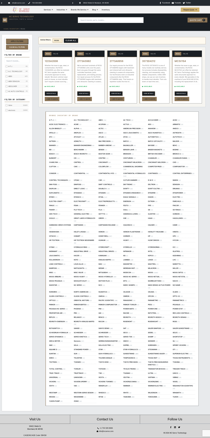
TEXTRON (54, 362)
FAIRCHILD (178, 201)
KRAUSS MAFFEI (107, 260)
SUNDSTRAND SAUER (157, 354)
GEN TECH (54, 214)
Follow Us (175, 419)
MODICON (129, 273)
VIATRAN (153, 377)
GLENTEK (153, 214)
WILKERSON (154, 393)
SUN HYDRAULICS (107, 354)
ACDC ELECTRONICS (58, 124)
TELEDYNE (79, 358)
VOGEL (177, 382)
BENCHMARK (80, 150)
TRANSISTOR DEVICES (158, 369)
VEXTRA (127, 377)
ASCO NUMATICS (156, 133)
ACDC (176, 120)
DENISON (178, 184)
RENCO (103, 317)
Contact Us (105, 419)
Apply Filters (17, 41)
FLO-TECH (79, 210)
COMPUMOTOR (180, 167)
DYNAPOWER (179, 193)
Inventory (14, 29)
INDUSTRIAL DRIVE (82, 251)
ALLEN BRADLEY (57, 129)
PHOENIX (79, 309)
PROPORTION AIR (57, 313)
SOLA (77, 345)
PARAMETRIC (154, 300)
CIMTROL (79, 162)
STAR (102, 349)
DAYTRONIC (129, 184)
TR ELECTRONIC (131, 369)
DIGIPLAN (54, 189)
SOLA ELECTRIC (106, 345)
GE (150, 210)
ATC (52, 137)
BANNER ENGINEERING (84, 145)
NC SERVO (79, 285)
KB (125, 256)
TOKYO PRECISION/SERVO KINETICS (158, 363)
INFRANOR (128, 251)
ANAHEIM (153, 129)
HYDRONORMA (155, 247)
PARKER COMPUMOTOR (109, 305)
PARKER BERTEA (81, 305)
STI (175, 349)
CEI (77, 158)
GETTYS (103, 214)
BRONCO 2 (178, 154)
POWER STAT (179, 309)
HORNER (128, 236)
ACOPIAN (103, 124)
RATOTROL (153, 313)
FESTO (127, 205)
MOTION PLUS (105, 281)
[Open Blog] (97, 9)
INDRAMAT (55, 251)
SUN (77, 354)
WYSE (102, 397)
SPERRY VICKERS (181, 345)
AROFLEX (79, 133)
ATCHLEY (79, 137)
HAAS (151, 218)
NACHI (177, 281)
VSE (77, 386)
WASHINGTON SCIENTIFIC (183, 387)
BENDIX (103, 150)
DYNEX (53, 197)
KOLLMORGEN (56, 260)
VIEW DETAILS (51, 93)
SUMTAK (54, 354)
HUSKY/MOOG (155, 240)
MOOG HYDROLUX (107, 277)
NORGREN (54, 292)
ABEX (102, 120)
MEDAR (103, 268)
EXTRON (152, 201)
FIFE (151, 205)
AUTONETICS (154, 137)
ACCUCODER (154, 120)
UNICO (177, 373)
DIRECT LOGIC (81, 189)
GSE (126, 218)
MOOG (153, 273)
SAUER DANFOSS (156, 328)
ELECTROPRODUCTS (108, 201)
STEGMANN (154, 349)
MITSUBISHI (105, 273)
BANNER (53, 145)
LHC (176, 260)
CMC (77, 167)
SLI (175, 341)
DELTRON (153, 184)
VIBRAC (177, 377)
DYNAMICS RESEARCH (133, 193)
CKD (176, 162)
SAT (126, 328)
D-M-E (152, 180)
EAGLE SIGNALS (130, 197)
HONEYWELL (105, 236)
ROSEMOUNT (154, 322)
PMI (101, 309)
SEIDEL (152, 333)
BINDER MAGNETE (156, 150)
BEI (52, 150)
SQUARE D (55, 349)
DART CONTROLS (107, 184)
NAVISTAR (54, 285)
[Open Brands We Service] (88, 9)
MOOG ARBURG (56, 277)
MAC (102, 264)
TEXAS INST (154, 358)
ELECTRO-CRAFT (57, 201)
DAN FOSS (54, 184)
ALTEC (102, 129)
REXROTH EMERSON (58, 322)
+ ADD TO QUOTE (52, 99)
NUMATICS (104, 292)
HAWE (176, 225)
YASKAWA (128, 397)
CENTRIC (103, 158)
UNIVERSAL (55, 377)
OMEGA (103, 296)
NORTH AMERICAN (82, 292)
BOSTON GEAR (106, 154)
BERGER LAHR (130, 150)
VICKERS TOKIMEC (107, 382)
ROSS (176, 322)
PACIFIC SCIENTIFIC (108, 300)
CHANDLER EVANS (181, 158)
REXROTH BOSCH (156, 317)
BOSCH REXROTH (82, 154)
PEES (151, 305)
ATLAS (102, 137)
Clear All (71, 40)
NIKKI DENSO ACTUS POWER (159, 286)
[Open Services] (52, 9)
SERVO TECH (105, 337)
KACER (78, 256)
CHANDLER (153, 158)
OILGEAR (128, 292)
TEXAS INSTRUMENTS (183, 358)
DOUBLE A (104, 189)
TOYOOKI (103, 369)
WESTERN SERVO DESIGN (85, 393)
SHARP (152, 337)
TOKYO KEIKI (105, 362)
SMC (52, 345)
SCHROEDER (105, 333)
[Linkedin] (175, 427)
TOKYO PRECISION (132, 362)
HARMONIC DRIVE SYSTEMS (60, 226)
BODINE (177, 150)
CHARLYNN (55, 162)
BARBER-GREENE (107, 145)
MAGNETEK (129, 264)
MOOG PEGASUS (57, 281)
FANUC (53, 205)
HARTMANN (80, 225)
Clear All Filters (17, 47)
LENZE (152, 260)
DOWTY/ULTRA (155, 189)
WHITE (127, 393)
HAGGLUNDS (179, 218)
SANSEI (78, 328)
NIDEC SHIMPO (130, 285)
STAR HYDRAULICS (132, 349)
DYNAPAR (153, 193)
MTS (126, 281)
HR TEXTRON (56, 240)
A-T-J (52, 120)
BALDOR (177, 141)
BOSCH (54, 154)
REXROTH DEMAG (181, 317)
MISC (52, 273)
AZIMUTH (79, 141)
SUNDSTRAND (130, 354)
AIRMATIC (178, 124)
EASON (152, 197)
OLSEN (177, 292)
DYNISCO (79, 197)
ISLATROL (178, 251)
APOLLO (53, 133)
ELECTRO (178, 197)
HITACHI (53, 236)
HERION (103, 232)
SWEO (53, 358)
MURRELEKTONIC (156, 281)
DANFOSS (79, 184)
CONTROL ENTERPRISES (183, 173)
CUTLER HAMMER (131, 180)
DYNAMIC (104, 193)
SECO (126, 333)
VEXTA (103, 377)
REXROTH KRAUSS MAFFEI (84, 323)
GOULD (53, 218)
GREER (102, 218)
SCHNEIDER (80, 333)
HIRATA (177, 232)
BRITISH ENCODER (156, 154)
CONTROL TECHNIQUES (60, 180)
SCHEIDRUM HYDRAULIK (60, 333)
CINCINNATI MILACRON (134, 162)
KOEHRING (178, 256)
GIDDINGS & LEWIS (131, 214)
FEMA (77, 205)
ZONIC (78, 401)
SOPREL (127, 345)
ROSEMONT (129, 322)
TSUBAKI (128, 373)
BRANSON (128, 154)
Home (6, 29)
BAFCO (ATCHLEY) (156, 141)
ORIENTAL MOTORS (83, 300)
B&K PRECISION (106, 141)
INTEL (151, 251)
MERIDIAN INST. (130, 268)
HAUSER (152, 225)
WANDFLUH (105, 386)
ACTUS (127, 124)
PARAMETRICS (180, 300)
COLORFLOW (105, 167)
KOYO (77, 260)
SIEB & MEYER (56, 341)
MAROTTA (178, 264)
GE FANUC (178, 210)
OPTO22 (53, 300)
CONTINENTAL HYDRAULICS (134, 174)
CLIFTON (54, 167)
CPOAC (78, 180)
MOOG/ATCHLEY (82, 281)
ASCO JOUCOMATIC (132, 133)
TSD (101, 373)
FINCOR (177, 205)
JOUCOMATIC (56, 256)
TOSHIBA (178, 362)
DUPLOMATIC (55, 193)
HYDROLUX (129, 247)
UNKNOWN (80, 377)
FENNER (103, 205)
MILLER (177, 268)
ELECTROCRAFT (82, 201)
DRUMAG (177, 189)
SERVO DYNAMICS (57, 337)
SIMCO (127, 341)
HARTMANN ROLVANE (108, 225)
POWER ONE (154, 309)
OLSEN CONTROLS (57, 296)
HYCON (177, 240)
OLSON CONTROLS (82, 296)
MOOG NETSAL (155, 277)
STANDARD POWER (82, 349)
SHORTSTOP (179, 337)
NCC (102, 285)
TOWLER (78, 369)
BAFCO (127, 141)
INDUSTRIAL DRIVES (108, 251)
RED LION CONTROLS (182, 313)
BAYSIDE (152, 145)
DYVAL (103, 197)
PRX (77, 313)
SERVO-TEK (129, 337)
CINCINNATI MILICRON (158, 162)
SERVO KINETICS (82, 337)
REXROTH (129, 317)
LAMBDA (128, 260)
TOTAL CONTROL (57, 369)
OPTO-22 (178, 296)
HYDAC (53, 247)
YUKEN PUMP (55, 401)
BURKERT (54, 158)
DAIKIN (177, 180)
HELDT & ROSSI (81, 232)
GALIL (126, 210)
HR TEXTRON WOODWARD (84, 241)
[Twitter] (179, 427)
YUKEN (178, 397)
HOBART (78, 236)
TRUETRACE (80, 373)
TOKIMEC (79, 362)
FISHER (53, 210)
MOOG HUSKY (81, 277)
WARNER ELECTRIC (157, 386)
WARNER (128, 386)
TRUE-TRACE (55, 373)
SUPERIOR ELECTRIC (182, 354)
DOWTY (128, 189)
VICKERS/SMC (155, 382)
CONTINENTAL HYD (108, 173)
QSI (101, 313)
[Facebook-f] (171, 427)
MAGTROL (153, 264)
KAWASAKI (104, 256)
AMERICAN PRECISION (133, 129)
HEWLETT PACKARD (157, 232)
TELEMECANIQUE (107, 358)
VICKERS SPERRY (82, 382)
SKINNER (153, 341)
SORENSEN (153, 345)
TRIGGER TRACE (180, 369)
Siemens (79, 341)
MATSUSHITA (80, 268)
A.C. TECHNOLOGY (82, 120)
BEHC (176, 145)
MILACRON (153, 268)
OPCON (152, 296)
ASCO (103, 133)
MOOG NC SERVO (131, 277)
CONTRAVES (154, 173)
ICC (175, 247)
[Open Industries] (66, 9)
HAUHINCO (129, 225)
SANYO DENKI (106, 328)
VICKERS (54, 382)
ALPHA (78, 129)
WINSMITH (178, 393)
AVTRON (53, 141)
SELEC (176, 333)
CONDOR (54, 173)
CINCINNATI (105, 162)
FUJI (102, 210)
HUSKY (127, 240)
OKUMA (152, 292)
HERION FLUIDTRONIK (133, 232)
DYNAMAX (79, 193)
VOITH (53, 386)
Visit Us (34, 419)
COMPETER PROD (156, 167)
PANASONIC (129, 300)
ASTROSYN (178, 133)
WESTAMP (55, 393)
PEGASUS (178, 305)
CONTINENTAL (81, 173)
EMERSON (129, 201)
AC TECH (128, 120)
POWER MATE (130, 309)
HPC (176, 236)
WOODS (54, 397)
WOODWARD (80, 397)
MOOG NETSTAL (180, 277)
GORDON (177, 214)
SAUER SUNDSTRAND (183, 328)
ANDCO (177, 129)
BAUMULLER (129, 145)
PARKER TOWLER (131, 305)
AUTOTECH (179, 137)
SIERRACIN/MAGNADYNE (109, 341)
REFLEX (53, 317)
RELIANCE (79, 317)
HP (150, 236)
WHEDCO (104, 393)
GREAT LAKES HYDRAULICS (84, 219)
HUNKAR (104, 240)
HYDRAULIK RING (82, 247)
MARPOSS (54, 268)
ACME (77, 124)
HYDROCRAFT (105, 247)
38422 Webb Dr (35, 426)
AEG (151, 124)
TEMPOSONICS (130, 358)
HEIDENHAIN (55, 232)
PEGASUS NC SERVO (58, 309)
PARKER (54, 305)
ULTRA (152, 373)
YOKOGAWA (154, 397)
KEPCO (152, 256)
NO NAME (178, 285)
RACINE (128, 313)
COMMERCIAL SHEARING (133, 168)
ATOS (127, 137)
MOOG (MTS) (179, 273)
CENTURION (129, 158)
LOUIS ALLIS (80, 264)
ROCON (103, 322)
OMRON (127, 296)
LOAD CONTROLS (57, 264)
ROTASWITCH (56, 328)
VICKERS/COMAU (131, 382)
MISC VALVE (80, 273)
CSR (102, 180)
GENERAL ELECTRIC (83, 214)
